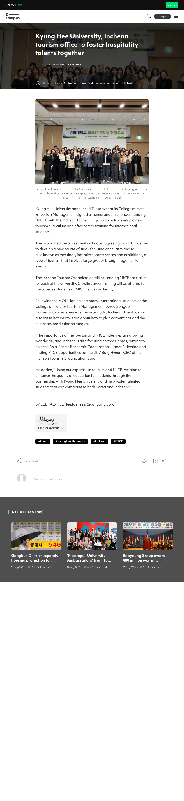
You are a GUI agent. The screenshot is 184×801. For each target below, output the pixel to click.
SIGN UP (172, 4)
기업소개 (11, 5)
